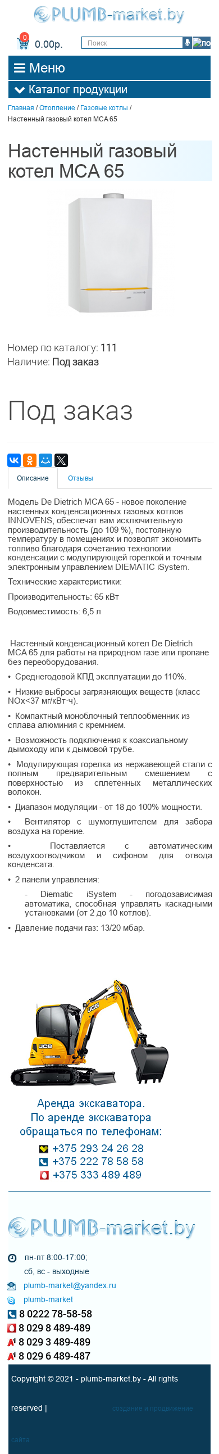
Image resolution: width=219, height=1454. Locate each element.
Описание (33, 478)
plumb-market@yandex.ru (70, 1285)
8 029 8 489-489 (54, 1327)
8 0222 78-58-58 (55, 1313)
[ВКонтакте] (14, 460)
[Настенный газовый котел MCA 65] (110, 253)
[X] (61, 460)
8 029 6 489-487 (54, 1355)
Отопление (57, 107)
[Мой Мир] (45, 460)
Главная (21, 107)
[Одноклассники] (29, 460)
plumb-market (48, 1299)
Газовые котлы (104, 107)
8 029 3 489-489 (54, 1341)
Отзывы (80, 478)
